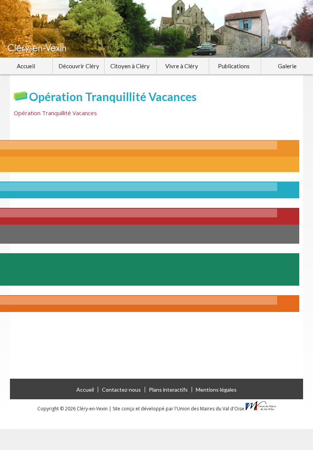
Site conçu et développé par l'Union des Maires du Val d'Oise (178, 408)
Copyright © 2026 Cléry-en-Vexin (73, 408)
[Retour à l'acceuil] (156, 29)
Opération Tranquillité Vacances (55, 113)
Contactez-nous (121, 389)
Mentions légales (216, 389)
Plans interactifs (168, 389)
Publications (234, 66)
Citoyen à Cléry (130, 66)
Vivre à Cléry (181, 66)
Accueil (26, 66)
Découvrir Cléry (78, 66)
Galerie (287, 66)
